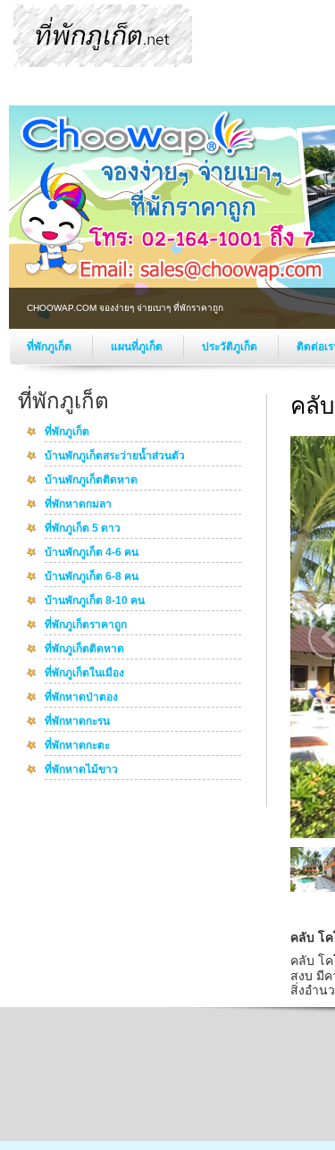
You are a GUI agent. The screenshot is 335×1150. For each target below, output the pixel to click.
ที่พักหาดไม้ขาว (81, 770)
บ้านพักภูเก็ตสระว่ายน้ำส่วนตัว (115, 456)
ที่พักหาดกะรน (77, 722)
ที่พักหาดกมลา (78, 504)
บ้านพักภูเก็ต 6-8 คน (91, 577)
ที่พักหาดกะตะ (77, 746)
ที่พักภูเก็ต (50, 346)
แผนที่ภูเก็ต (138, 346)
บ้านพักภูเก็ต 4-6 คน (91, 553)
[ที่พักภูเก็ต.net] (102, 63)
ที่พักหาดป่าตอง (81, 698)
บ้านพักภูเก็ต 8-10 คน (95, 601)
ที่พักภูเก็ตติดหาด (84, 649)
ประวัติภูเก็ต (231, 346)
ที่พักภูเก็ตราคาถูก (86, 625)
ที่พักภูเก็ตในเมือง (84, 673)
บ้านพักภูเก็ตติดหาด (91, 480)
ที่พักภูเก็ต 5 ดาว (83, 529)
